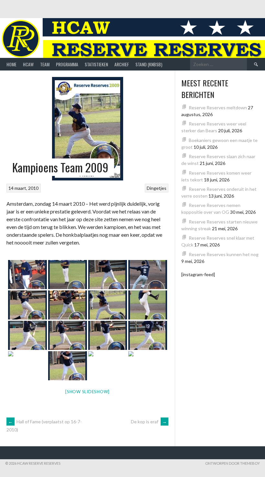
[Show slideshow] (87, 391)
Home (11, 64)
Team (44, 64)
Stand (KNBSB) (148, 64)
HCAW (28, 64)
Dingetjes (156, 188)
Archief (121, 64)
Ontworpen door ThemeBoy (232, 463)
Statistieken (96, 64)
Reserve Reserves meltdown (218, 107)
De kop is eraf (149, 421)
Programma (67, 64)
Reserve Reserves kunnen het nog (224, 254)
